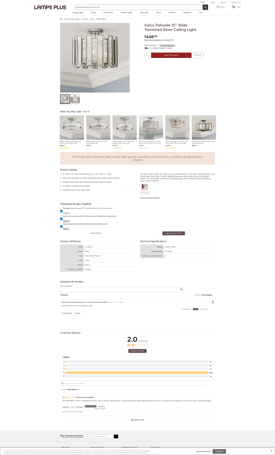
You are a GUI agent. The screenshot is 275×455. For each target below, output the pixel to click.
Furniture (172, 12)
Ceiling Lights (78, 12)
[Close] (271, 451)
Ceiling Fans (108, 12)
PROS (213, 2)
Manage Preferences (203, 451)
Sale (200, 12)
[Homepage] (61, 19)
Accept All (219, 451)
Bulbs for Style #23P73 (150, 198)
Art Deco (85, 19)
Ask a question (66, 351)
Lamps (93, 12)
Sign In (223, 2)
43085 (169, 48)
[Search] (205, 7)
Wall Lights (144, 12)
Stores (202, 2)
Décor (158, 12)
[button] (65, 99)
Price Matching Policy (167, 45)
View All (85, 111)
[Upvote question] (213, 367)
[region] (137, 451)
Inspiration (187, 12)
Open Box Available (157, 40)
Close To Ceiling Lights (71, 19)
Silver (92, 19)
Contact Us (236, 2)
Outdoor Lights (126, 12)
